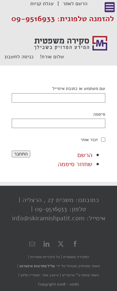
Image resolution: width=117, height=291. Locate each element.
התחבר (21, 154)
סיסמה (99, 114)
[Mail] (32, 244)
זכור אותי (89, 139)
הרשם (84, 155)
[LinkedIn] (46, 244)
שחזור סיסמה (75, 164)
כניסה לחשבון (22, 56)
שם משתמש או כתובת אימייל (78, 88)
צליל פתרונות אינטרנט (37, 266)
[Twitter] (61, 244)
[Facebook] (75, 244)
